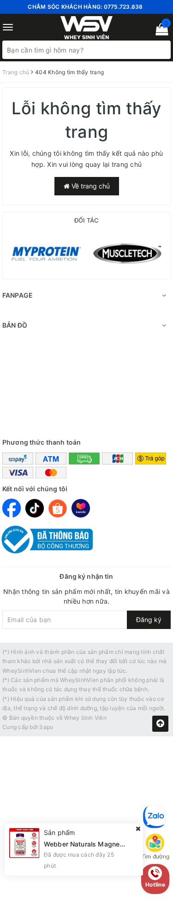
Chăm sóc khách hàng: (85, 6)
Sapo (46, 726)
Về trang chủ (90, 186)
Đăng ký (148, 619)
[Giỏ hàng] (159, 31)
